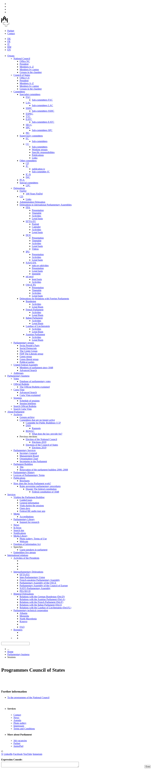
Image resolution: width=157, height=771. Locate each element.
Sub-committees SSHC (43, 111)
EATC (29, 119)
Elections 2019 (39, 442)
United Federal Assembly (25, 364)
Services (11, 494)
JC (27, 166)
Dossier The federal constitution (41, 489)
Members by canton (29, 69)
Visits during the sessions (32, 505)
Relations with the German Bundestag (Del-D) (42, 596)
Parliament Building (23, 464)
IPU (28, 251)
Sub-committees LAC (42, 105)
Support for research (29, 522)
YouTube (27, 754)
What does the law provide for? (47, 433)
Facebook (18, 754)
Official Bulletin (21, 384)
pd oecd (29, 276)
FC (27, 138)
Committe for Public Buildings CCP (43, 422)
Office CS (24, 78)
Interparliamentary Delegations (28, 571)
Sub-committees (39, 141)
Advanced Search (28, 370)
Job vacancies (20, 740)
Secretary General (28, 453)
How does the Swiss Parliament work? (32, 483)
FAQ (22, 627)
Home (10, 651)
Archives (17, 414)
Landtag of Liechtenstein (38, 326)
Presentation (38, 210)
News (16, 525)
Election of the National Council (41, 439)
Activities (36, 215)
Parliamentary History (24, 472)
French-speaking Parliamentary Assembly (40, 580)
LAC (28, 102)
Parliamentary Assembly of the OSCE (38, 583)
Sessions (17, 398)
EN (9, 49)
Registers (17, 629)
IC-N (28, 174)
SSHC (29, 108)
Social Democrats (28, 348)
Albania (23, 613)
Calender (36, 227)
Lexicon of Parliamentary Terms (29, 475)
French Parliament (34, 309)
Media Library (20, 536)
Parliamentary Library (24, 519)
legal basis (37, 279)
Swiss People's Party (30, 345)
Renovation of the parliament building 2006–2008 (44, 469)
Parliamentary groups (23, 342)
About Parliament (15, 411)
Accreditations (27, 516)
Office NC (25, 61)
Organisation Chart (29, 458)
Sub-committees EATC (43, 122)
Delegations (19, 188)
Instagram (37, 754)
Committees (19, 91)
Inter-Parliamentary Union (32, 577)
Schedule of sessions (30, 400)
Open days (25, 508)
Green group (26, 356)
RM (9, 47)
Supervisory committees (31, 135)
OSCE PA (31, 284)
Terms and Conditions (24, 728)
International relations (17, 555)
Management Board (29, 456)
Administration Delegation (32, 202)
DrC (28, 177)
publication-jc (38, 169)
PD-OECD (25, 591)
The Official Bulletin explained (35, 387)
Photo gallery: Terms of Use (33, 538)
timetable (36, 273)
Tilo (21, 467)
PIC (28, 133)
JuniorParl (18, 746)
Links (34, 158)
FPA (28, 207)
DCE (28, 235)
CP (27, 163)
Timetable (36, 213)
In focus (17, 527)
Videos (35, 249)
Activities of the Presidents (26, 558)
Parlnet (10, 30)
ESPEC (29, 113)
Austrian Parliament (35, 334)
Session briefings (28, 403)
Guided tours (26, 500)
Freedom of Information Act (27, 544)
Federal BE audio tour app (32, 511)
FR (8, 41)
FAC (28, 97)
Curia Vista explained (30, 395)
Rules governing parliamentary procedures (40, 486)
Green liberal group (29, 359)
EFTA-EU (31, 221)
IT (8, 44)
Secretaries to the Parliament (33, 461)
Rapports (36, 428)
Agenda (17, 720)
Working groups (40, 149)
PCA (22, 180)
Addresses (18, 373)
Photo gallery (19, 723)
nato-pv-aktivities (40, 265)
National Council (21, 58)
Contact (11, 33)
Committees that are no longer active (37, 420)
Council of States (21, 75)
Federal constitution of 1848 (45, 491)
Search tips (18, 530)
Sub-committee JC (41, 171)
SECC (29, 124)
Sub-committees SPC (42, 130)
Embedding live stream (24, 552)
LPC (28, 185)
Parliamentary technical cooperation (30, 610)
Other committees (28, 160)
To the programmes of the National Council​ (28, 697)
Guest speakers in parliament (33, 549)
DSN (28, 425)
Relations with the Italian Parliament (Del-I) (41, 605)
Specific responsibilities (43, 152)
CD (21, 196)
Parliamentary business (18, 376)
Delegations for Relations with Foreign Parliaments (44, 298)
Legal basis (37, 218)
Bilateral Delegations (23, 594)
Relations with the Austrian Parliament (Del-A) (42, 599)
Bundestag (31, 301)
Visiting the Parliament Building (28, 497)
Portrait (35, 224)
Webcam (24, 541)
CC (27, 144)
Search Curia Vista (22, 409)
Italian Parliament (34, 318)
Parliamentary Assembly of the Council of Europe (44, 585)
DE (9, 38)
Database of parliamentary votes (35, 381)
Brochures (25, 480)
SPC (28, 127)
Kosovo (23, 621)
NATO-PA (31, 262)
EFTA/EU (25, 574)
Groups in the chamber (31, 72)
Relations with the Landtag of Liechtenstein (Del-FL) (45, 607)
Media (16, 514)
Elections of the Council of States (42, 445)
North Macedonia (28, 618)
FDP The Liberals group (31, 353)
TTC (28, 116)
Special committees (29, 182)
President (24, 64)
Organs (10, 55)
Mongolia (24, 616)
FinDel (23, 191)
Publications (38, 155)
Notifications (19, 533)
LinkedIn (8, 754)
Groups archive (27, 417)
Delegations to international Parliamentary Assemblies (46, 204)
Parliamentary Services (24, 450)
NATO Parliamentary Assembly (35, 588)
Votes (16, 378)
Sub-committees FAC (42, 100)
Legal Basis (37, 307)
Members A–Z (27, 66)
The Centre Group (28, 351)
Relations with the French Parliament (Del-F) (41, 602)
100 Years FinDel (34, 193)
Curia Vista (18, 389)
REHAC (30, 431)
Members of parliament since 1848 (36, 367)
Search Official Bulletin (24, 406)
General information (29, 502)
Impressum (18, 726)
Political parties (27, 362)
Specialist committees (30, 94)
